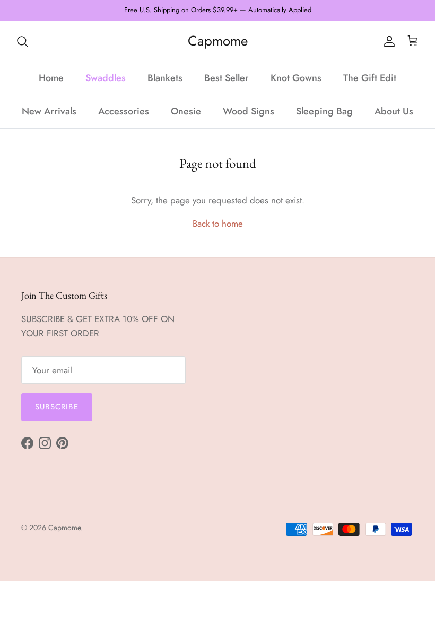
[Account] (387, 41)
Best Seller (226, 78)
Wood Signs (248, 111)
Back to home (218, 223)
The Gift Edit (369, 78)
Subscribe (57, 407)
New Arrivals (49, 111)
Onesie (186, 111)
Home (51, 78)
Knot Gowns (296, 78)
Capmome (64, 527)
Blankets (164, 78)
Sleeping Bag (324, 111)
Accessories (123, 111)
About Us (394, 111)
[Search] (22, 41)
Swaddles (105, 78)
